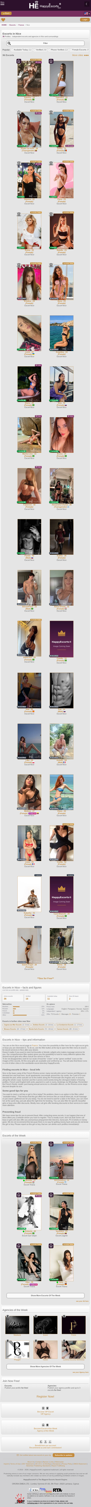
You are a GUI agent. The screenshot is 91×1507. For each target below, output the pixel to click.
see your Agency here (81, 1372)
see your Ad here (82, 1301)
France (21, 25)
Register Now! (45, 1396)
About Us (30, 1462)
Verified (41, 50)
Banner (45, 1462)
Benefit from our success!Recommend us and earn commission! (45, 1446)
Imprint (6, 1464)
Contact (38, 1462)
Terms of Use (15, 1464)
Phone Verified (59, 50)
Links (52, 1462)
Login (85, 20)
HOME (4, 25)
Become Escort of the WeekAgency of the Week (45, 1430)
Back (7, 13)
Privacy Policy (67, 1464)
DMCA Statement (80, 1464)
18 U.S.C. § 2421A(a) (43, 1464)
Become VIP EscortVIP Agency (45, 1413)
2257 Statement (28, 1464)
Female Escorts (81, 50)
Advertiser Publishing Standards (38, 1466)
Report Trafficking (58, 1466)
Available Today (23, 50)
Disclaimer (56, 1464)
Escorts (12, 25)
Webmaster (59, 1462)
